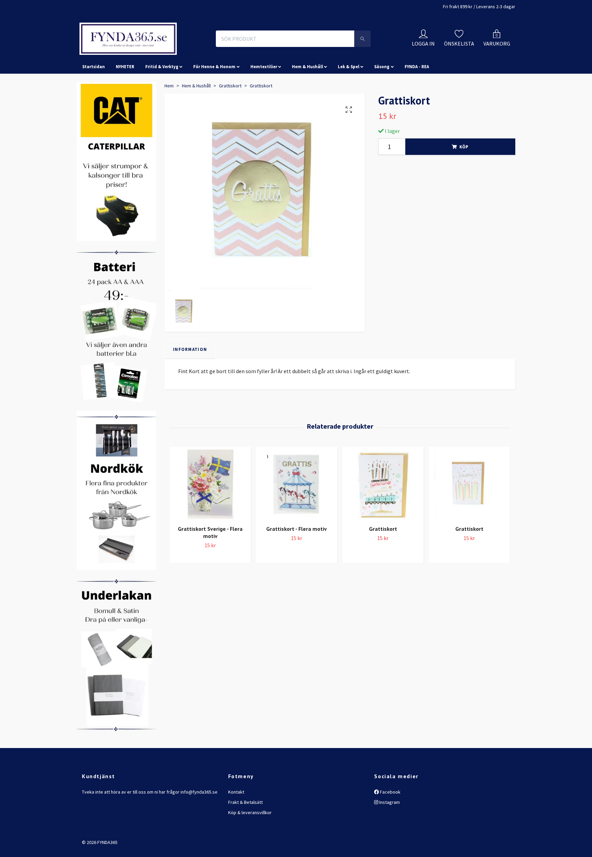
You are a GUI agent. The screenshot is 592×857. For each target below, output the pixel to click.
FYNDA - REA (417, 97)
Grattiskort (230, 116)
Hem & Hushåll (307, 97)
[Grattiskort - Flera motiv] (296, 515)
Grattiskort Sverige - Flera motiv (210, 563)
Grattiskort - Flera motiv (296, 559)
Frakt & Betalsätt (245, 833)
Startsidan (93, 97)
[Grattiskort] (383, 515)
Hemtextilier (263, 97)
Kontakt (236, 822)
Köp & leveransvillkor (250, 843)
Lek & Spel (348, 97)
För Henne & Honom (214, 97)
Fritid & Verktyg (161, 97)
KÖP (463, 177)
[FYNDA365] (174, 54)
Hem (169, 116)
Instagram (389, 833)
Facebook (389, 822)
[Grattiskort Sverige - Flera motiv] (210, 515)
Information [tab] (190, 379)
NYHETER (125, 97)
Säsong (382, 97)
